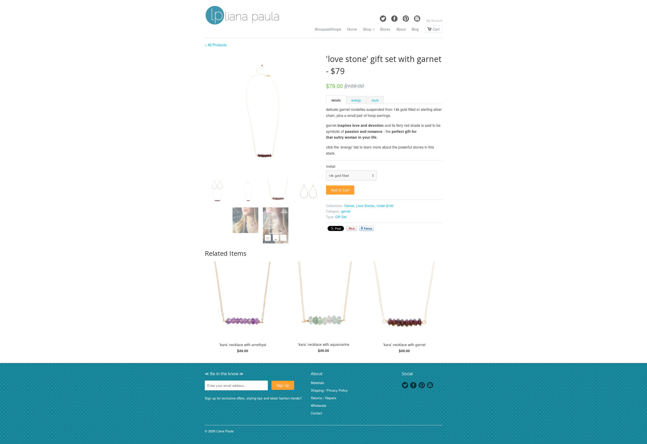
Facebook (413, 385)
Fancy (366, 228)
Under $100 (385, 205)
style (375, 100)
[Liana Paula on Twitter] (383, 17)
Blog (415, 29)
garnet (345, 211)
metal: (331, 166)
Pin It (351, 228)
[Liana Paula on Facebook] (394, 17)
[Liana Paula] (243, 16)
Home (352, 29)
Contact (316, 413)
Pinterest (422, 385)
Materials (317, 382)
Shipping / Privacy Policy (329, 390)
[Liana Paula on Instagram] (417, 17)
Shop (368, 29)
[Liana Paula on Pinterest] (406, 17)
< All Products (216, 44)
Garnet (349, 205)
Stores (385, 29)
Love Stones (365, 205)
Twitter (405, 385)
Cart (436, 29)
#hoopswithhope (328, 29)
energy (356, 100)
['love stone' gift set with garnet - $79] (263, 111)
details (336, 100)
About (401, 29)
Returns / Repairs (323, 397)
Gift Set (340, 216)
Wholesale (318, 405)
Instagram (430, 385)
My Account (434, 20)
